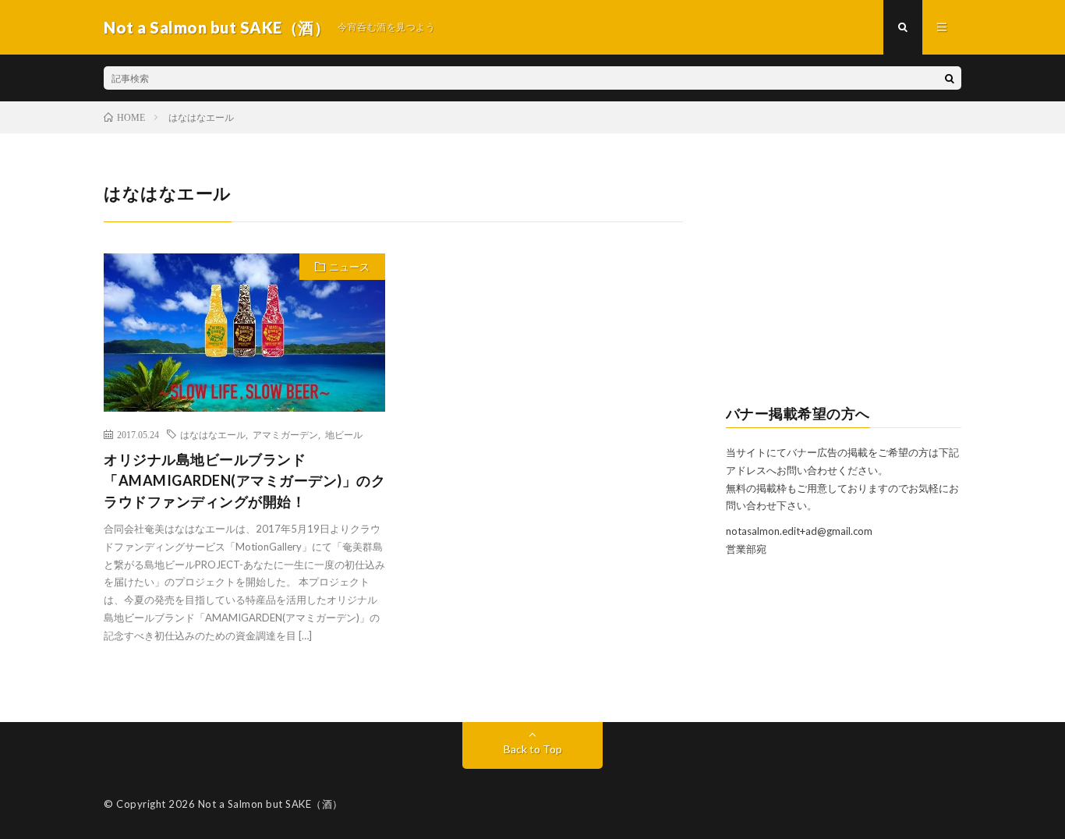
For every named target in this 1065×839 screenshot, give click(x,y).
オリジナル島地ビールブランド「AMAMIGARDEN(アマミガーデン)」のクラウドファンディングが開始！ (244, 480)
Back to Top (533, 749)
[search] (949, 78)
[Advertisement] (844, 277)
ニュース (349, 266)
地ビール (344, 434)
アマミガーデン (285, 434)
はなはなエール (213, 434)
